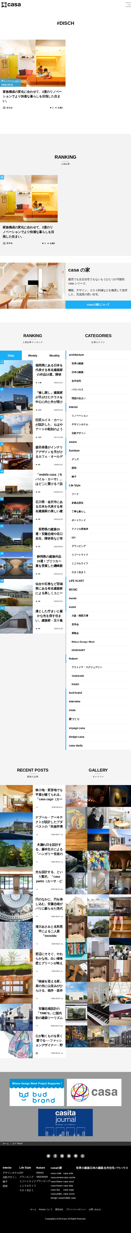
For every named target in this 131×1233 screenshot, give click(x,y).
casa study (76, 745)
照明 (74, 468)
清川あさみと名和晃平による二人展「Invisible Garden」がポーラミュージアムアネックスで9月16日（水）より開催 (49, 931)
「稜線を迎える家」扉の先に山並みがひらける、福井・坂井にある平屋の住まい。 (49, 986)
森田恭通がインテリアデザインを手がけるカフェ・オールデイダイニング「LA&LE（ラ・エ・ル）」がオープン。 (49, 452)
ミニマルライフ (80, 563)
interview (74, 701)
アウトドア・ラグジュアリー (87, 667)
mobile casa (69, 1197)
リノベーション (11, 81)
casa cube (56, 1173)
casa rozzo (69, 1193)
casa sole (68, 1173)
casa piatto (56, 1193)
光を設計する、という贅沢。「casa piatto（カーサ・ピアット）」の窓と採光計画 (49, 877)
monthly (54, 355)
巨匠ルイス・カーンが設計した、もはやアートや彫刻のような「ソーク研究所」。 (49, 425)
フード (75, 494)
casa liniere (56, 1181)
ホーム (33, 1209)
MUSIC (73, 589)
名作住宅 (76, 380)
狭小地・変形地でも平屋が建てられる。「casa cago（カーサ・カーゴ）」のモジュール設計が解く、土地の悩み (49, 795)
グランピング (79, 546)
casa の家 (79, 270)
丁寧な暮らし (79, 511)
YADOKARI (78, 676)
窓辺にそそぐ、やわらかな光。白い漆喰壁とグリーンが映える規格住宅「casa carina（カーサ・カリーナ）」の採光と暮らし (49, 959)
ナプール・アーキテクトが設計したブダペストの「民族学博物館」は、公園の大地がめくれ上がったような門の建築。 (49, 822)
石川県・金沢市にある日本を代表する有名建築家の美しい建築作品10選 (49, 507)
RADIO (75, 684)
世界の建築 (77, 363)
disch (67, 23)
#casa (64, 1219)
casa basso (57, 1185)
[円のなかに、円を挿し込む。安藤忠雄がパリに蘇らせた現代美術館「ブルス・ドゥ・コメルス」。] (16, 908)
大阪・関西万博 (80, 615)
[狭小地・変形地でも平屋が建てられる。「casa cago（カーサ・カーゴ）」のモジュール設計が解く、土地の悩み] (16, 798)
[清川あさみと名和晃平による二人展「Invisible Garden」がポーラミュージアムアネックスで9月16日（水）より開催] (16, 935)
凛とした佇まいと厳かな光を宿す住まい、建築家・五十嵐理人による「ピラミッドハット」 (49, 616)
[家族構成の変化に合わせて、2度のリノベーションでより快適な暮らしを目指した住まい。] (33, 63)
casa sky (55, 1189)
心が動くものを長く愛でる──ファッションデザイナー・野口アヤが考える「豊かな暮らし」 (49, 1041)
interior (73, 407)
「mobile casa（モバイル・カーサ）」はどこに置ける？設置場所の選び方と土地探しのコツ (49, 479)
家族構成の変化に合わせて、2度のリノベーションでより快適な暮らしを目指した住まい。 (32, 96)
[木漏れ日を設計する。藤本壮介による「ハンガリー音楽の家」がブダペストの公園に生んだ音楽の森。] (16, 853)
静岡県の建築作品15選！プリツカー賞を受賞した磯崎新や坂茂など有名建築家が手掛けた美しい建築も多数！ (49, 561)
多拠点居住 (77, 502)
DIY (73, 537)
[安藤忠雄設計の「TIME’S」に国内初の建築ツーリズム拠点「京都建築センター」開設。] (16, 1017)
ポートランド (79, 520)
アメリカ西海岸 (80, 529)
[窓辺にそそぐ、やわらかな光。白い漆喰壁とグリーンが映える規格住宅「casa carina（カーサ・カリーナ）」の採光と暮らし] (16, 962)
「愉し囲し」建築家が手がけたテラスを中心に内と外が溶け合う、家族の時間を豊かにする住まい (49, 397)
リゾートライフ (80, 554)
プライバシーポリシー (76, 1209)
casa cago (68, 1189)
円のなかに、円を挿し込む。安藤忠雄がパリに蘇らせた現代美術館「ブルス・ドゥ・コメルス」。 (49, 904)
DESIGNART (78, 650)
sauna (73, 441)
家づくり (74, 719)
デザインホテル (80, 424)
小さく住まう (79, 572)
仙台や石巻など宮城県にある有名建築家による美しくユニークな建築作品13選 (49, 589)
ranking (65, 159)
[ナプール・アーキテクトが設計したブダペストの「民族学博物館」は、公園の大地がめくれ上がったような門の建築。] (16, 826)
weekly (32, 355)
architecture (76, 354)
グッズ (75, 459)
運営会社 (59, 1209)
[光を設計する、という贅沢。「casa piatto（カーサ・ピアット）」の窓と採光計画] (16, 880)
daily (11, 355)
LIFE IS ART (76, 580)
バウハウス (77, 389)
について (98, 304)
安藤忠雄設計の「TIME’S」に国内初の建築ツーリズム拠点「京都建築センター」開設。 (49, 1013)
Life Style (75, 485)
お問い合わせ (95, 1209)
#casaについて (46, 1209)
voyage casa (77, 728)
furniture (74, 450)
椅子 (74, 476)
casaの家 (56, 1167)
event (72, 607)
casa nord (68, 1181)
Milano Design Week (83, 641)
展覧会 (75, 633)
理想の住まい (79, 398)
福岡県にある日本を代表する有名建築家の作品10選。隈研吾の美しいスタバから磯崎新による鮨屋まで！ (49, 370)
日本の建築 (77, 372)
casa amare (57, 1177)
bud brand (75, 692)
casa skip (68, 1185)
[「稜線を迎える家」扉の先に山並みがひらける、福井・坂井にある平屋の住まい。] (16, 990)
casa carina (69, 1177)
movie (73, 598)
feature (73, 658)
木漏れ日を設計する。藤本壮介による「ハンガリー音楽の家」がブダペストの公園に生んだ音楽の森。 (49, 849)
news (72, 710)
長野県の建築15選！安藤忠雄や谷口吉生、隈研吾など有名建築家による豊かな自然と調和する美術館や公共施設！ (49, 534)
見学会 (75, 624)
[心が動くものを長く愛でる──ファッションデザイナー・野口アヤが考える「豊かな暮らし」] (16, 1044)
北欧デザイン (79, 433)
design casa (76, 736)
